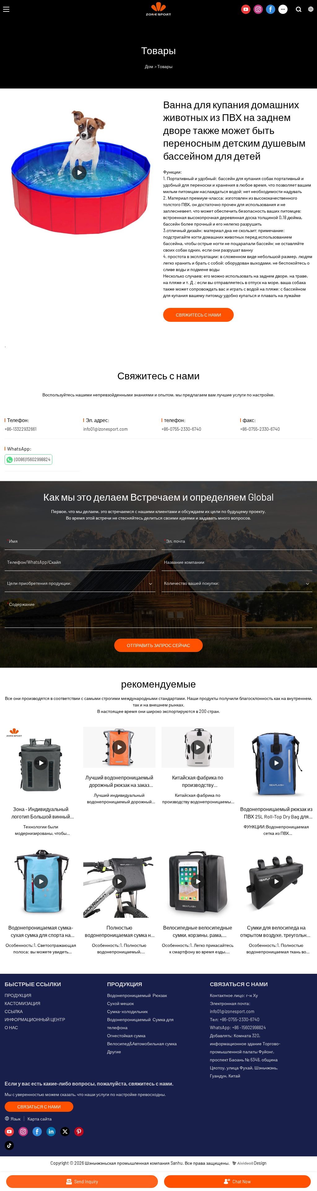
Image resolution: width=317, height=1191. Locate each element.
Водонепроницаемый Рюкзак (137, 995)
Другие (114, 1051)
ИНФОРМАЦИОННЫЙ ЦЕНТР (35, 1019)
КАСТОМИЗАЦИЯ (22, 1003)
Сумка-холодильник (127, 1011)
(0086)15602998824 (32, 459)
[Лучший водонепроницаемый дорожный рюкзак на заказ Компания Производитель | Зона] (119, 747)
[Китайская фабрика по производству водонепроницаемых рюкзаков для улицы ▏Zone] (198, 747)
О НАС (11, 1027)
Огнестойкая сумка (126, 1035)
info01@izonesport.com (105, 429)
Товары (164, 66)
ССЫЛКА (14, 1011)
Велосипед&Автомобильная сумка (142, 1043)
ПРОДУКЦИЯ (18, 995)
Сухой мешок (120, 1003)
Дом (149, 66)
